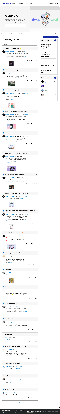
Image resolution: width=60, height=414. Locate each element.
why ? (6, 376)
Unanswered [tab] (6, 44)
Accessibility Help (6, 410)
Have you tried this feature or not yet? (14, 174)
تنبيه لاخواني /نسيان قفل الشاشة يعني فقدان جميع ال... (46, 46)
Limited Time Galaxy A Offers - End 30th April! (16, 193)
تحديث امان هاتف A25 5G (46, 71)
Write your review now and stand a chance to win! (17, 153)
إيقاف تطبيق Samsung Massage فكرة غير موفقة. (17, 346)
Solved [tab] (28, 42)
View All (48, 40)
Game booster (8, 287)
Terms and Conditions (19, 410)
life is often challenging (11, 303)
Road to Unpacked (28, 3)
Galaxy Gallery (20, 3)
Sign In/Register (51, 3)
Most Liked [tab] (14, 42)
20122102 (7, 290)
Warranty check (9, 334)
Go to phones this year (10, 319)
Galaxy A (26, 51)
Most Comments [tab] (21, 42)
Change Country (37, 411)
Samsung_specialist (9, 51)
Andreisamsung (8, 322)
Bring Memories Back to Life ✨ (13, 48)
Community (14, 3)
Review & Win (8, 133)
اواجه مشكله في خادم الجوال (12, 389)
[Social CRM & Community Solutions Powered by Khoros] (57, 406)
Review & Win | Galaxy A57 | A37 (13, 90)
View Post (18, 77)
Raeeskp (7, 337)
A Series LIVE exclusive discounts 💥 (14, 233)
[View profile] (3, 51)
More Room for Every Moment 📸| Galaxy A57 (16, 111)
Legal (15, 412)
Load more (20, 402)
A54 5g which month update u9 (13, 363)
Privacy (3, 412)
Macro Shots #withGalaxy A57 (12, 70)
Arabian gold (8, 269)
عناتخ (6, 392)
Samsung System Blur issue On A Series (15, 253)
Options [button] (56, 33)
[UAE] (6, 3)
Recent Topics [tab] (6, 42)
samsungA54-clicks (9, 272)
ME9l (6, 256)
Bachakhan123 (8, 306)
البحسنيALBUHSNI (9, 349)
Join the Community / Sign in (51, 37)
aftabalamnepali (8, 366)
